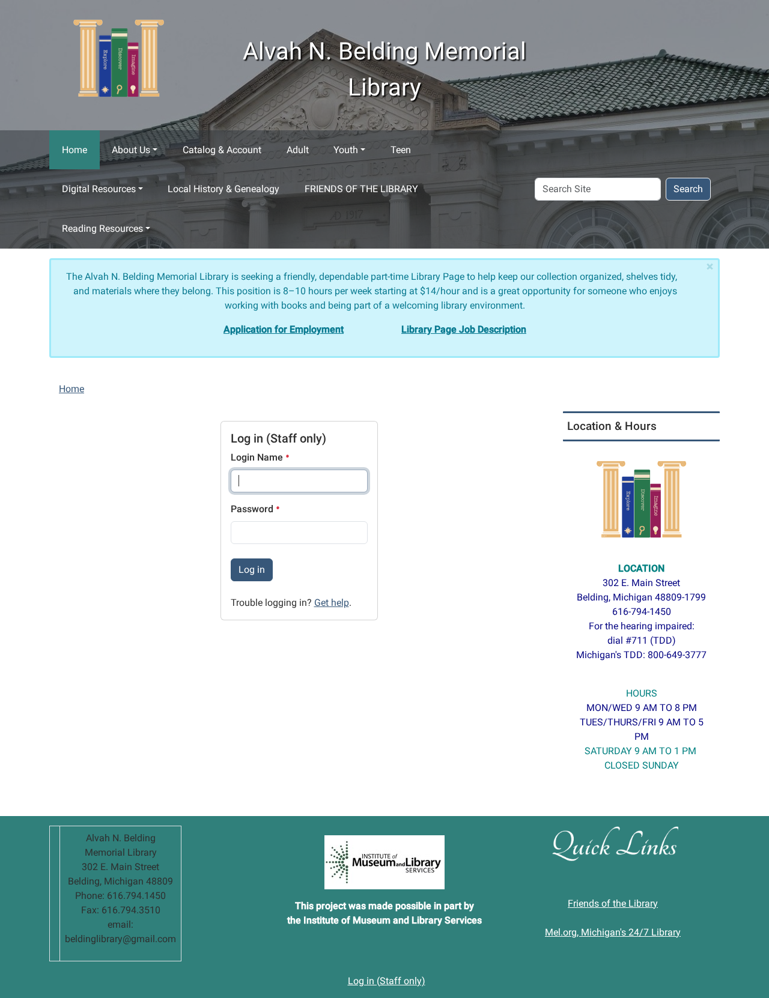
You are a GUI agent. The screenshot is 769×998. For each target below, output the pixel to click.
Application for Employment (283, 329)
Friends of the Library (613, 903)
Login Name (258, 457)
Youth (345, 150)
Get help (331, 602)
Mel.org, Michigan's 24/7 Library (613, 932)
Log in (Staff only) (386, 981)
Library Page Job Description (463, 329)
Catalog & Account (222, 150)
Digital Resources (99, 189)
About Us (131, 150)
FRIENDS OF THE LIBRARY (361, 189)
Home (74, 150)
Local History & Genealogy (223, 189)
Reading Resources (102, 228)
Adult (298, 150)
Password (253, 509)
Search (688, 189)
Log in (252, 569)
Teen (401, 150)
